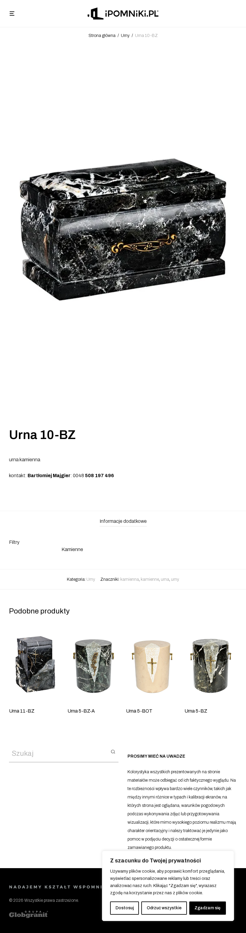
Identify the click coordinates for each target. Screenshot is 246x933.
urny (175, 579)
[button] (113, 751)
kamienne (150, 579)
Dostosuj (125, 908)
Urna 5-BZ (195, 710)
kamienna (129, 579)
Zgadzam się (207, 908)
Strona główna (102, 35)
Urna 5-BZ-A (81, 710)
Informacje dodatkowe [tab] (123, 521)
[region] (168, 886)
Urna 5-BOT (139, 710)
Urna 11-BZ (21, 710)
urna (165, 579)
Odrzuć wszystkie (164, 908)
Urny (125, 35)
